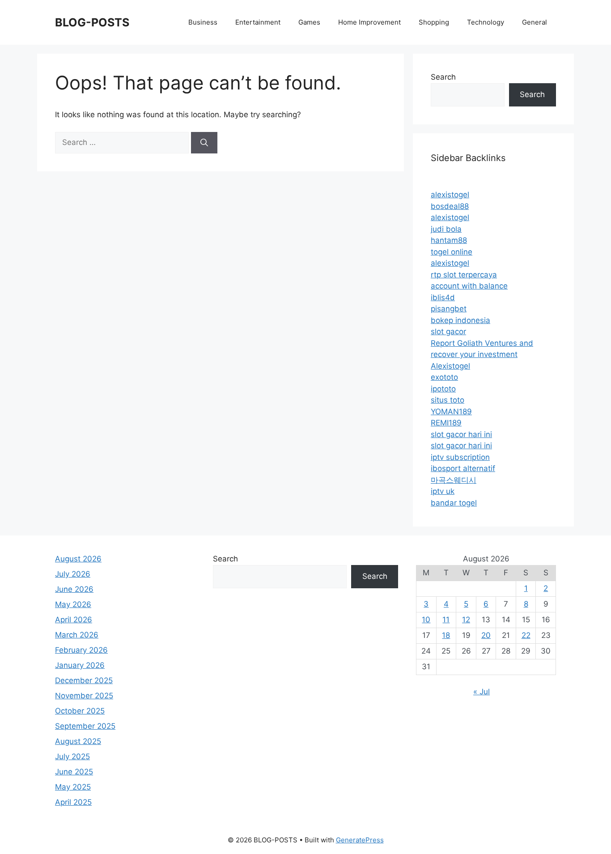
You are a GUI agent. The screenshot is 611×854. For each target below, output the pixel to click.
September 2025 (85, 726)
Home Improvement (369, 22)
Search (443, 76)
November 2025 (84, 695)
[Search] (204, 142)
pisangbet (449, 308)
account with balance (469, 285)
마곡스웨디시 (453, 480)
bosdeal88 (450, 206)
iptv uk (442, 491)
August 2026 (78, 558)
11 (446, 619)
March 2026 (76, 634)
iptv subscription (460, 457)
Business (202, 22)
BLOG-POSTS (92, 22)
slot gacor (448, 331)
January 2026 (80, 665)
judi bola (446, 229)
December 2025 (84, 680)
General (534, 22)
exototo (444, 377)
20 (486, 635)
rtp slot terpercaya (464, 274)
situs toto (447, 399)
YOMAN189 (451, 411)
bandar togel (454, 502)
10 (426, 619)
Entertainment (257, 22)
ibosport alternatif (463, 468)
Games (309, 22)
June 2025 (74, 771)
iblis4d (443, 297)
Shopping (434, 22)
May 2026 (73, 604)
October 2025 (80, 710)
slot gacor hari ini (461, 434)
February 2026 (81, 650)
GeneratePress (360, 840)
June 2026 (74, 589)
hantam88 (449, 240)
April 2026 (73, 619)
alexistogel (450, 194)
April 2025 (73, 802)
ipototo (443, 388)
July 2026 (72, 573)
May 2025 (73, 786)
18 (446, 635)
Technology (485, 22)
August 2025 (78, 741)
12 (466, 619)
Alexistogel (450, 365)
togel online (451, 251)
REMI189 (446, 422)
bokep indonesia (460, 320)
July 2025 (72, 756)
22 (526, 635)
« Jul (481, 691)
